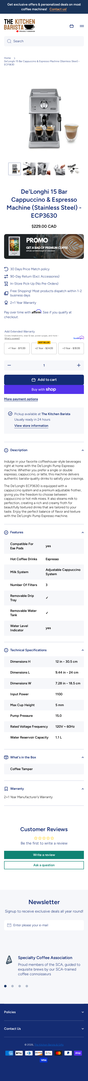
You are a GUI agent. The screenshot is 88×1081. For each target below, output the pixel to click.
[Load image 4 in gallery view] (58, 169)
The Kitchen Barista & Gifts (49, 1044)
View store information (31, 426)
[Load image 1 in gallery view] (14, 169)
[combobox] (44, 41)
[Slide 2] (12, 986)
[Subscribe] (79, 925)
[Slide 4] (27, 986)
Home (7, 58)
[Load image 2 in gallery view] (29, 169)
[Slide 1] (5, 986)
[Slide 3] (19, 986)
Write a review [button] (44, 855)
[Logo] (19, 26)
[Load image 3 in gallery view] (44, 169)
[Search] (7, 41)
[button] (72, 26)
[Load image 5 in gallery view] (73, 169)
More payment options (21, 399)
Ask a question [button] (44, 865)
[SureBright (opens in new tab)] (78, 337)
